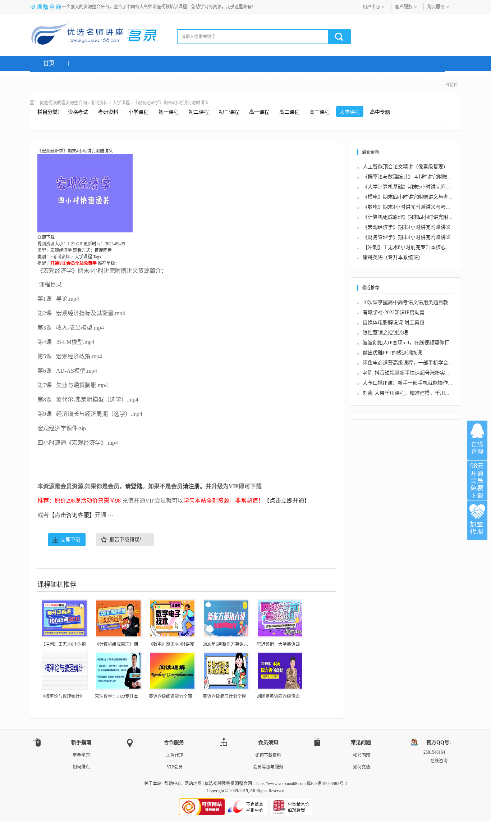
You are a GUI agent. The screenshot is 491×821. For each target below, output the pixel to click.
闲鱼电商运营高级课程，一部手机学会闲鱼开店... (418, 363)
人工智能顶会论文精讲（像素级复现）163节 (412, 166)
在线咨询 (477, 440)
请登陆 (133, 486)
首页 (49, 63)
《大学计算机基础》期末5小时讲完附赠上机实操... (419, 187)
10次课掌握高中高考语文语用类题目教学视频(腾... (418, 302)
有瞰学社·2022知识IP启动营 (394, 312)
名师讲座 (48, 78)
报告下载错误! (125, 539)
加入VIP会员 (477, 480)
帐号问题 (361, 755)
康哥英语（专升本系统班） (393, 257)
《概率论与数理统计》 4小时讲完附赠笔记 (410, 177)
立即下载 (70, 539)
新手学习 (81, 755)
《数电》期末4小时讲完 (171, 644)
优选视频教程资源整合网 (63, 102)
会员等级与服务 (268, 767)
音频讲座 (350, 78)
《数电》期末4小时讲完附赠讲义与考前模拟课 (414, 207)
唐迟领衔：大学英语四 (278, 644)
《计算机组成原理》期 (116, 644)
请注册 (191, 486)
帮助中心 (173, 783)
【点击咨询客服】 (72, 515)
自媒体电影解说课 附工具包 (394, 322)
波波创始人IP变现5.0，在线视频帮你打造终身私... (418, 342)
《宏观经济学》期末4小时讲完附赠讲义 (407, 227)
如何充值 (361, 767)
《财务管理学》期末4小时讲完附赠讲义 (407, 237)
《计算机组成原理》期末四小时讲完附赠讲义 (413, 217)
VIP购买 (426, 78)
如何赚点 (81, 767)
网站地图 (193, 783)
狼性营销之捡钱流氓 (385, 332)
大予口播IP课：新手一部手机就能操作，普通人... (417, 383)
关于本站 (152, 783)
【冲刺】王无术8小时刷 (63, 644)
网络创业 (86, 78)
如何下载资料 (268, 755)
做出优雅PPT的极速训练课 (392, 352)
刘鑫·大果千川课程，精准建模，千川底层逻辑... (416, 393)
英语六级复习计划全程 (224, 696)
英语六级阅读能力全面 (170, 696)
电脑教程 (199, 78)
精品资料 (275, 78)
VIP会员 (175, 767)
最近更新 (388, 78)
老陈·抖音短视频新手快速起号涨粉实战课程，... (416, 373)
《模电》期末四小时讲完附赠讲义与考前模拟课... (418, 197)
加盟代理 (174, 755)
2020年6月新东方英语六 (225, 644)
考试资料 (237, 78)
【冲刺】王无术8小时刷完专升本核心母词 (409, 247)
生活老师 (162, 78)
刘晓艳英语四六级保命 (278, 696)
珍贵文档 (313, 78)
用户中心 (371, 6)
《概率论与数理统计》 (62, 696)
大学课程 (121, 102)
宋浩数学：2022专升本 (116, 696)
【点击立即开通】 (287, 501)
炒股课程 (124, 78)
